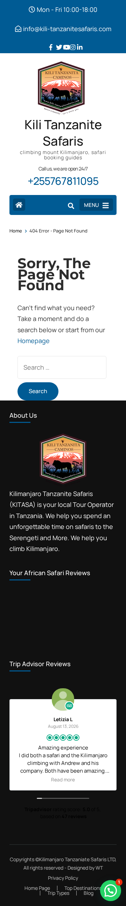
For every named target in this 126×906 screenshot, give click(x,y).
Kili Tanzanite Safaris (63, 133)
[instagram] (70, 42)
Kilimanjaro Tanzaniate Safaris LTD (77, 859)
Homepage (34, 340)
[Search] (71, 205)
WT (99, 867)
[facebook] (49, 42)
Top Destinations (83, 888)
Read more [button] (63, 779)
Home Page (37, 888)
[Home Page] (19, 204)
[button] (110, 890)
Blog (88, 893)
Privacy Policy (63, 878)
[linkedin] (77, 42)
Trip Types (58, 893)
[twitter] (55, 42)
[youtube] (62, 42)
